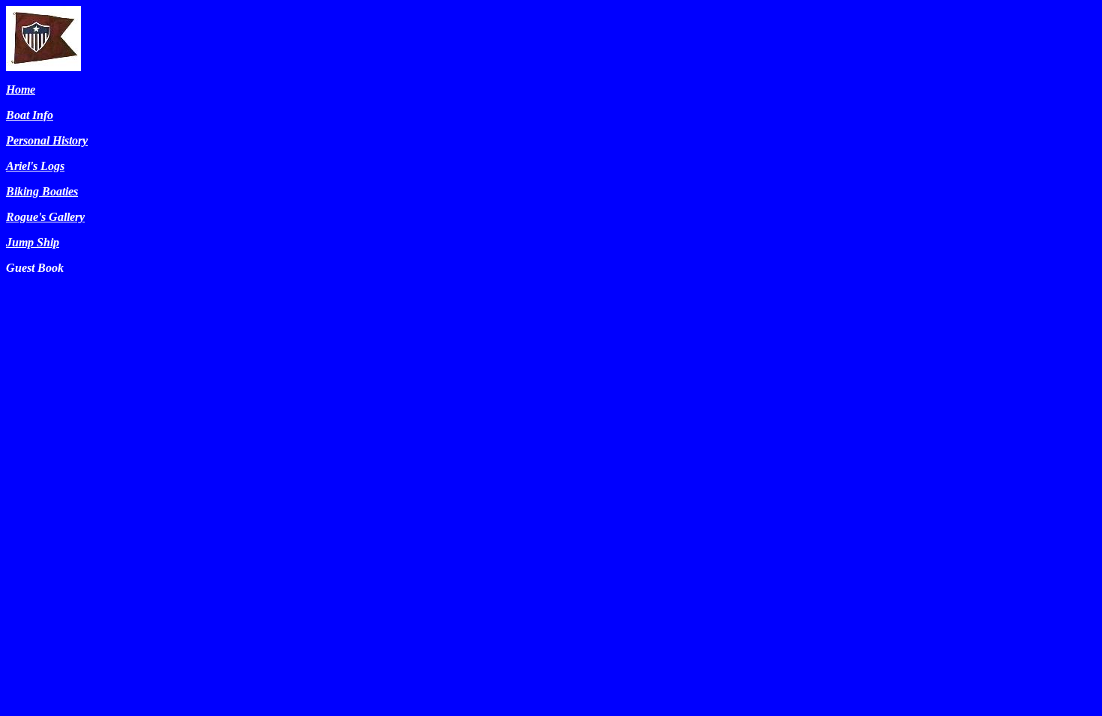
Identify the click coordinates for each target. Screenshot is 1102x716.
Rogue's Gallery (45, 216)
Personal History (47, 140)
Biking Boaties (42, 191)
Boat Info (29, 115)
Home (20, 89)
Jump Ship (32, 242)
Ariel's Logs (35, 166)
